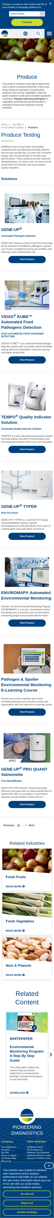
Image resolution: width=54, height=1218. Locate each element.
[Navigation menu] (49, 33)
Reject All (27, 1203)
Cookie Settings (27, 1212)
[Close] (49, 1166)
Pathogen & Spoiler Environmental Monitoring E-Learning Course (26, 684)
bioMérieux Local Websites (38, 1152)
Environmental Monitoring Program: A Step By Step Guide (27, 1053)
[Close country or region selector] (50, 3)
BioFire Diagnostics (35, 1150)
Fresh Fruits (16, 877)
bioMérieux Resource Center (39, 1155)
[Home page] (5, 33)
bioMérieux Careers (35, 1147)
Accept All (27, 1193)
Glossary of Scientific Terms (39, 1158)
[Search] (38, 34)
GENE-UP (11, 229)
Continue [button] (27, 22)
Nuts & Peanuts (18, 965)
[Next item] (51, 1055)
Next (31, 825)
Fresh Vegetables (20, 921)
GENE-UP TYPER (19, 506)
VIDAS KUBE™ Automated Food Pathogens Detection (21, 322)
